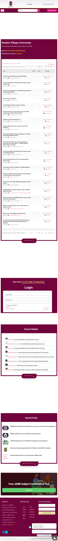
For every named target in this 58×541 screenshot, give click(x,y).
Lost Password (10, 308)
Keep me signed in (12, 305)
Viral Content (16, 106)
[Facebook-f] (7, 10)
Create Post (29, 4)
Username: (9, 294)
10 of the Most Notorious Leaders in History (14, 105)
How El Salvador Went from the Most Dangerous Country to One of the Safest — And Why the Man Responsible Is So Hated (15, 143)
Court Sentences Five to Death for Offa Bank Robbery (16, 167)
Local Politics (16, 224)
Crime (15, 85)
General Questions (20, 208)
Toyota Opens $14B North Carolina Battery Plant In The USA (29, 348)
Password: (9, 299)
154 (46, 66)
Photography (16, 184)
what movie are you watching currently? (27, 365)
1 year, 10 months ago (47, 76)
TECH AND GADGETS (18, 121)
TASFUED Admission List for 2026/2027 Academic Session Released (28, 441)
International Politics (18, 154)
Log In (46, 308)
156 (51, 66)
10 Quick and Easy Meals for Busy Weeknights (15, 76)
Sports (15, 137)
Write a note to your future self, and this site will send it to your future (36, 356)
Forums (15, 63)
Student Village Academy (7, 63)
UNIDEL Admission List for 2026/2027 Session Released (25, 433)
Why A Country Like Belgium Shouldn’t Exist (14, 213)
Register (8, 307)
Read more (10, 524)
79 (41, 66)
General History (17, 200)
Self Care (15, 100)
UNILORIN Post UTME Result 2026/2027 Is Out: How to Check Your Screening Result (33, 426)
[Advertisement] (29, 24)
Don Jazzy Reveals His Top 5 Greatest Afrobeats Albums (33, 361)
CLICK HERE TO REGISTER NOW (16, 50)
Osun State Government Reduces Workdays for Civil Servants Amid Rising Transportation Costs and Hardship (16, 221)
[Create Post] (34, 4)
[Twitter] (10, 10)
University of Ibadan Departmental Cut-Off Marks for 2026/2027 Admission (30, 448)
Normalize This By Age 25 (9, 98)
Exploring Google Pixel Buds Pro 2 (12, 119)
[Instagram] (13, 10)
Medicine (15, 93)
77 (37, 66)
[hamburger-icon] (2, 10)
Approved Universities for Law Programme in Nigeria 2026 (26, 455)
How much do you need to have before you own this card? (34, 352)
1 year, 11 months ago (47, 189)
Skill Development (16, 78)
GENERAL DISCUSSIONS (18, 146)
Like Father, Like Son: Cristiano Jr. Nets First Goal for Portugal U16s (31, 369)
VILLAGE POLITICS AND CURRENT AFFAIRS (22, 192)
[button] (55, 538)
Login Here (19, 53)
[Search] (39, 10)
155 (49, 66)
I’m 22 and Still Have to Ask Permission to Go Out (26, 339)
